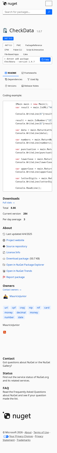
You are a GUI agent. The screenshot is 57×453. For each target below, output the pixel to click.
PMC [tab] (19, 45)
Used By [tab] (34, 79)
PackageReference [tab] (33, 45)
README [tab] (11, 72)
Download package (17, 258)
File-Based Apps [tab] (12, 54)
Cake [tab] (25, 54)
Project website (15, 240)
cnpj (22, 307)
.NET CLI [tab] (8, 45)
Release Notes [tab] (31, 85)
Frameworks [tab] (30, 72)
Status (7, 373)
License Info (13, 252)
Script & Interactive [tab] (35, 49)
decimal (21, 312)
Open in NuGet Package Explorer (25, 264)
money (8, 312)
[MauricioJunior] (5, 296)
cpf (14, 307)
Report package (15, 277)
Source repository (16, 246)
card (46, 307)
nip (31, 307)
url (6, 307)
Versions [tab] (11, 85)
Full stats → (9, 202)
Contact (9, 358)
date (20, 317)
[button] (45, 59)
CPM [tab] (7, 49)
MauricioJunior (18, 296)
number (9, 317)
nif (38, 307)
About (28, 432)
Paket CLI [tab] (17, 49)
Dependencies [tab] (14, 79)
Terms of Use (41, 432)
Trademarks (24, 440)
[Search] (49, 12)
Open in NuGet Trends (19, 271)
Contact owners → (12, 289)
